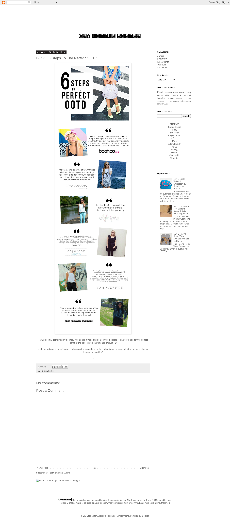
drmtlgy (174, 149)
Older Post (144, 468)
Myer (174, 141)
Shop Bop (174, 158)
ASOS (174, 147)
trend (189, 98)
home (169, 101)
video (167, 95)
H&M (174, 152)
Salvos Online (174, 127)
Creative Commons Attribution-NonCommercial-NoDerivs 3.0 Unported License (135, 500)
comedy (160, 104)
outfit (166, 104)
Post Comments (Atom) (59, 473)
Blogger (145, 516)
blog (45, 371)
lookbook (177, 95)
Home (93, 468)
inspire (171, 98)
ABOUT (160, 56)
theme (168, 92)
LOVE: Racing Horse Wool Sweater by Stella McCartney (181, 237)
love (160, 92)
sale (182, 101)
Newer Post (42, 468)
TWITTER (161, 65)
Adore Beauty (174, 144)
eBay (174, 130)
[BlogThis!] (56, 367)
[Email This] (53, 367)
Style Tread (174, 135)
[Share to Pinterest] (66, 367)
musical (187, 95)
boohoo (69, 340)
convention (161, 101)
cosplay (176, 101)
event (182, 92)
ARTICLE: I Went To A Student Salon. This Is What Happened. (181, 210)
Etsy (174, 138)
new (175, 92)
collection (180, 98)
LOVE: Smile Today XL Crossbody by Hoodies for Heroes (179, 184)
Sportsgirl (174, 155)
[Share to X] (60, 367)
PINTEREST (162, 67)
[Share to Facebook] (63, 367)
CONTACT (162, 59)
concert (188, 101)
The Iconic (174, 133)
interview (161, 98)
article (160, 95)
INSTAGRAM (163, 62)
